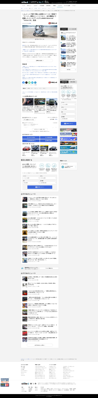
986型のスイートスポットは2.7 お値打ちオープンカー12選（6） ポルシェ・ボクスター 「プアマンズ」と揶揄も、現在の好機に (42, 325)
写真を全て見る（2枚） (40, 39)
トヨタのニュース (52, 366)
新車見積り (48, 5)
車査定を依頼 (64, 81)
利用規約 (71, 388)
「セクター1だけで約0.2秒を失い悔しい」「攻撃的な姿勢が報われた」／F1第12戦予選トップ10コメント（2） (42, 292)
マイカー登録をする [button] (49, 268)
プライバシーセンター (65, 388)
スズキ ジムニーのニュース (40, 378)
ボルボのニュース (66, 378)
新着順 (56, 119)
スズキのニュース (52, 376)
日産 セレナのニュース (39, 372)
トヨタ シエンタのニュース (40, 370)
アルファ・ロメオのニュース (68, 376)
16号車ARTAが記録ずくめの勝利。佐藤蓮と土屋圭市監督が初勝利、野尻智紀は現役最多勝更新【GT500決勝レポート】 (42, 338)
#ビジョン (36, 88)
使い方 (36, 117)
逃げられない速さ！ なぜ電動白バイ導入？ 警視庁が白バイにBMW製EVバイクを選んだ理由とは (39, 72)
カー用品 (22, 369)
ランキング (23, 375)
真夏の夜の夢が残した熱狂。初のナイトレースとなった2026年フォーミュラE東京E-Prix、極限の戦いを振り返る (42, 318)
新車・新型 (23, 366)
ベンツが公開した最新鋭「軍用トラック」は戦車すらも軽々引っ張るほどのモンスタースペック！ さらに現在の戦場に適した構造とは (51, 109)
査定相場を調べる (31, 140)
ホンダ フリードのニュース (40, 376)
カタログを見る (32, 137)
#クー (32, 88)
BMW (23, 45)
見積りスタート (41, 187)
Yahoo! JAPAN (75, 1)
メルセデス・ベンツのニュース (68, 366)
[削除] (9, 378)
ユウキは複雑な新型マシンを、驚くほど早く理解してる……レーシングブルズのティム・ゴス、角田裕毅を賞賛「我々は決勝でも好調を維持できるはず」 (42, 238)
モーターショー (23, 372)
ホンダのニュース (52, 370)
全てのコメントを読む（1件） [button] (39, 129)
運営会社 (48, 388)
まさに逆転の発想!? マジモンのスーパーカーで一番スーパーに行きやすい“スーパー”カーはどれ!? (42, 219)
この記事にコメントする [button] (29, 119)
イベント (22, 373)
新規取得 (70, 1)
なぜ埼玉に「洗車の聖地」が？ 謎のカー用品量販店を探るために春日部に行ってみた (42, 277)
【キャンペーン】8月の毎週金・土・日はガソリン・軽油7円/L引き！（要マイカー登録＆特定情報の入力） (39, 93)
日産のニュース (52, 369)
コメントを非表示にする (53, 117)
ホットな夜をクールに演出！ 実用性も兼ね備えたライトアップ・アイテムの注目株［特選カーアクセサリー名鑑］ (42, 231)
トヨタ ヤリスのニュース (39, 369)
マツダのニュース (52, 373)
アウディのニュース (66, 369)
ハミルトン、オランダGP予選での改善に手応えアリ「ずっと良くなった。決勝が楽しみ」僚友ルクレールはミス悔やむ (27, 108)
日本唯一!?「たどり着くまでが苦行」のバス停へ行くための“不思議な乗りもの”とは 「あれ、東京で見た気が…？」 (42, 259)
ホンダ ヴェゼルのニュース (40, 375)
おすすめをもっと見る (39, 345)
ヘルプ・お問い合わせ (44, 391)
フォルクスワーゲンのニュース (68, 370)
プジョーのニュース (66, 375)
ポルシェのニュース (66, 372)
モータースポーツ (24, 370)
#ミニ (41, 88)
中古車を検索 (49, 137)
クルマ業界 (23, 367)
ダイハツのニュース (52, 378)
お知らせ (51, 388)
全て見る (68, 69)
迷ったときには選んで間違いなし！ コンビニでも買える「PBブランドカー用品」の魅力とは (42, 225)
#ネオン (44, 88)
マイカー (74, 5)
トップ (23, 5)
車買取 (54, 5)
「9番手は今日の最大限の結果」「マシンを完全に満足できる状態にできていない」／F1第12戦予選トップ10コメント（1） (42, 298)
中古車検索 (42, 5)
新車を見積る (49, 140)
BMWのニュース (66, 367)
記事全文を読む (39, 60)
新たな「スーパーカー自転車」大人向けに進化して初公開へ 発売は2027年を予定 (41, 284)
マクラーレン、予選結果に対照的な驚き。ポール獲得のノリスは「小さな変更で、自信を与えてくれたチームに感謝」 (42, 304)
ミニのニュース (66, 373)
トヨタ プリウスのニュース (40, 366)
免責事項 (74, 388)
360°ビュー (29, 5)
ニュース (60, 5)
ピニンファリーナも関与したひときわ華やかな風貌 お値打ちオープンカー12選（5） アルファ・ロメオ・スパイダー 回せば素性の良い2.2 (42, 332)
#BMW (29, 88)
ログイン (67, 1)
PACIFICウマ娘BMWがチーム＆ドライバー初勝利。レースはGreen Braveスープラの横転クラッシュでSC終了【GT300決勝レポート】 (42, 253)
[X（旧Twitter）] (33, 384)
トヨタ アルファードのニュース (40, 367)
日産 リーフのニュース (39, 373)
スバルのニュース (52, 375)
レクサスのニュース (52, 367)
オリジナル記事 (67, 5)
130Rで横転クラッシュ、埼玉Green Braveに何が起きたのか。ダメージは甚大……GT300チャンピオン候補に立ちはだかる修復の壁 (39, 109)
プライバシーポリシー (57, 388)
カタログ (35, 5)
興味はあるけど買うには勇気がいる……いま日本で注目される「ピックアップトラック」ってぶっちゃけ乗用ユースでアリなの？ (42, 246)
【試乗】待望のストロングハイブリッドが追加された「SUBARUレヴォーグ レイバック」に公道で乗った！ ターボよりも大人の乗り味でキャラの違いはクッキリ (42, 311)
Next (57, 102)
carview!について (43, 388)
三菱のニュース (52, 372)
